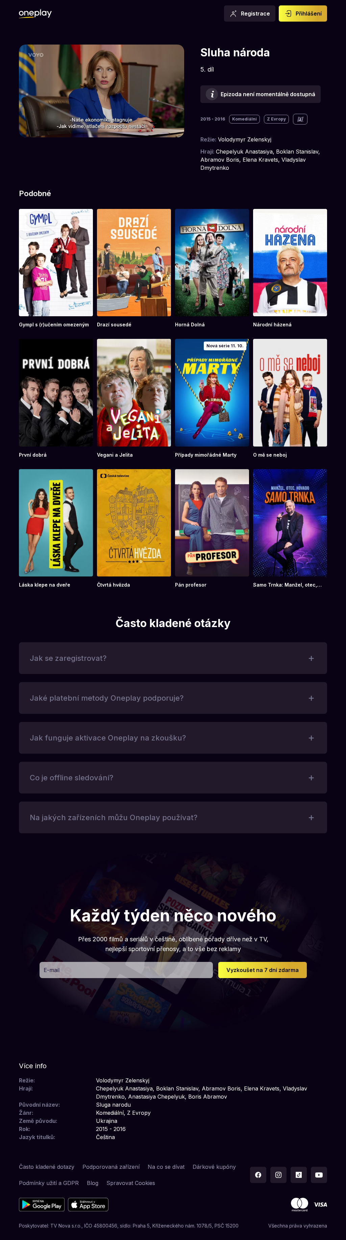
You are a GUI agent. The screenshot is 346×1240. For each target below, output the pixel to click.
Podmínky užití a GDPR (49, 1183)
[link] (56, 268)
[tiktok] (299, 1175)
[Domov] (35, 13)
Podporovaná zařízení (111, 1166)
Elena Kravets (260, 159)
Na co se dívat (166, 1166)
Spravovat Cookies (130, 1183)
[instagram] (278, 1175)
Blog (92, 1183)
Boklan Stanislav (297, 151)
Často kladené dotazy (46, 1166)
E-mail (51, 970)
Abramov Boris (219, 159)
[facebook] (258, 1175)
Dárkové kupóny (214, 1166)
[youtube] (319, 1175)
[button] (173, 658)
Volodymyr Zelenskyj (244, 139)
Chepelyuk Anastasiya (244, 151)
